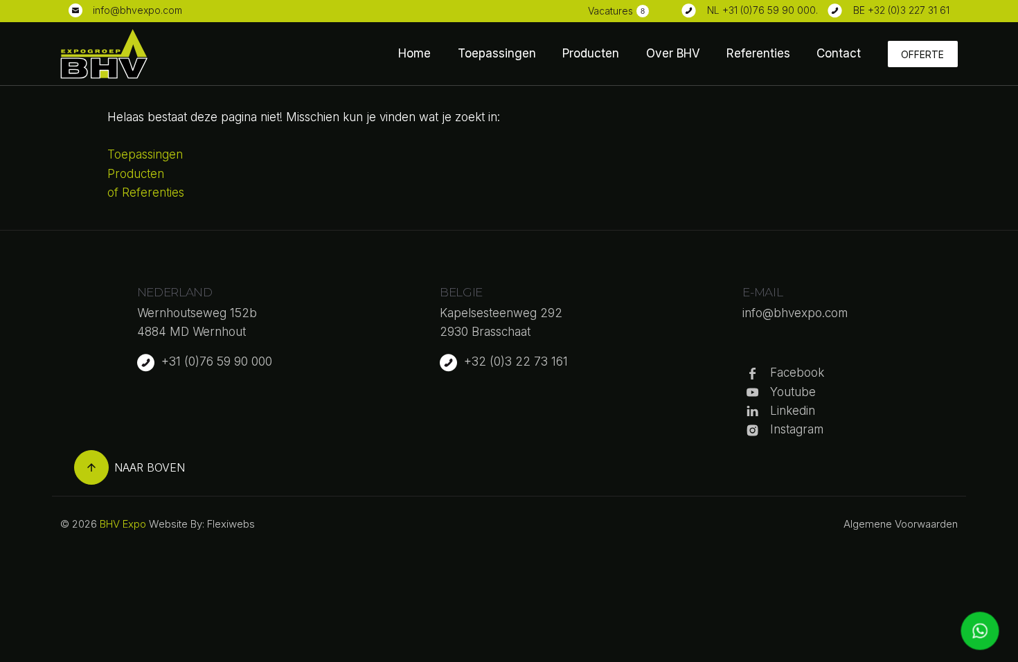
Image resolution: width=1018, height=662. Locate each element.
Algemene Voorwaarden (900, 523)
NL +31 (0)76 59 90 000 (761, 10)
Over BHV (673, 53)
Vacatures (610, 11)
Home (414, 53)
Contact (838, 53)
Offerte (922, 54)
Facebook (797, 372)
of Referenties (145, 192)
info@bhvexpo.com (137, 10)
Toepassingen (497, 53)
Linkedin (792, 411)
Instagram (796, 429)
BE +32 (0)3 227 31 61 (901, 10)
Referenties (758, 53)
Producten (590, 53)
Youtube (793, 392)
